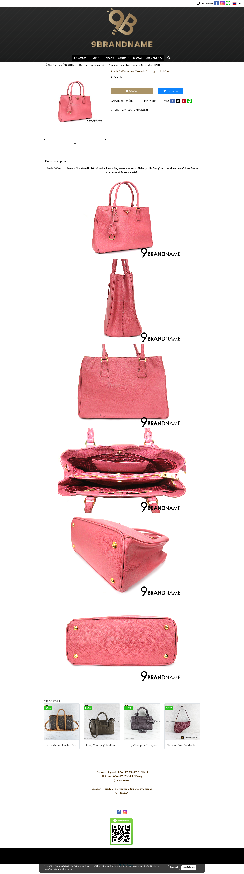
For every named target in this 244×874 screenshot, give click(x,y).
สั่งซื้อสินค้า (133, 91)
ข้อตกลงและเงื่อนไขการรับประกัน (147, 57)
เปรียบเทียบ (150, 100)
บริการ (96, 57)
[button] (169, 58)
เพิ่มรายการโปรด (124, 100)
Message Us (172, 91)
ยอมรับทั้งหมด (189, 867)
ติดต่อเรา (122, 57)
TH (238, 3)
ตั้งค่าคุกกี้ (174, 867)
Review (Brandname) (135, 109)
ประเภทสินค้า (80, 57)
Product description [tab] (55, 161)
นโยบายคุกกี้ (67, 869)
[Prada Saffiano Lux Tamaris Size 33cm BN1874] (75, 102)
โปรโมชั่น (109, 57)
